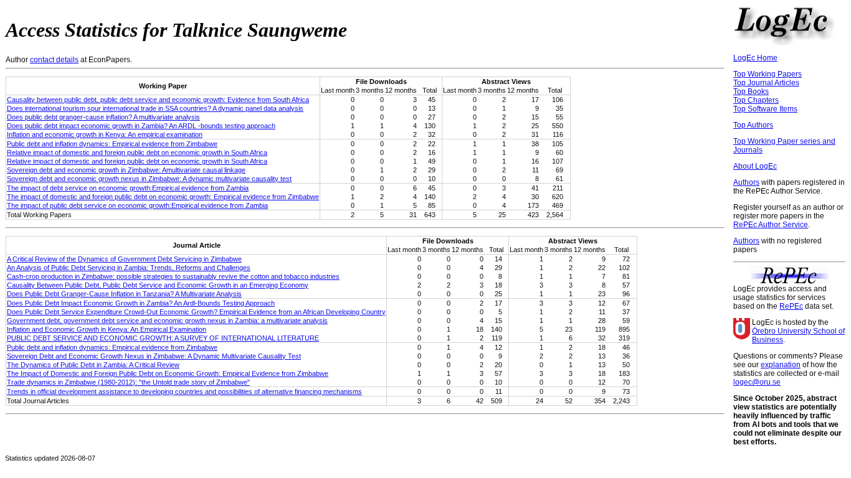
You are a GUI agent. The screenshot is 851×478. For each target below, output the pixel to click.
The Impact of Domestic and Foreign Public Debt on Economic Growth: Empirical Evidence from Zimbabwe (167, 373)
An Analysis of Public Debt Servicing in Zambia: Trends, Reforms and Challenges (128, 267)
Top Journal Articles (766, 82)
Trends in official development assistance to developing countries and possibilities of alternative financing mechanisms (184, 391)
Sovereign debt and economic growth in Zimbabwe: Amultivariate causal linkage (126, 170)
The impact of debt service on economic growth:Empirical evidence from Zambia (128, 188)
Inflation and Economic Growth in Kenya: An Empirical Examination (106, 329)
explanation (781, 364)
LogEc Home (755, 58)
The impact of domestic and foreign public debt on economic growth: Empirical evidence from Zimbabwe (163, 196)
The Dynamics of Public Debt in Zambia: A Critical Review (93, 364)
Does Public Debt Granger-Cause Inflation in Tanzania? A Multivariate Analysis (124, 294)
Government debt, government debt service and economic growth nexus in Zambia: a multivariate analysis (167, 320)
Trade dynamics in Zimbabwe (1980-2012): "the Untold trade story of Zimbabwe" (128, 382)
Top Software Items (765, 109)
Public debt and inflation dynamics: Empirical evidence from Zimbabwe (112, 144)
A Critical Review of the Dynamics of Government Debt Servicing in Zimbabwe (124, 259)
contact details (54, 59)
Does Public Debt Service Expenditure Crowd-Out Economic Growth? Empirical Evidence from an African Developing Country (196, 312)
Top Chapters (756, 100)
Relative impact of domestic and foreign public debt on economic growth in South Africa (137, 152)
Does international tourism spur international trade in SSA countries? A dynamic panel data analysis (155, 108)
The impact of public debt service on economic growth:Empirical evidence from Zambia (137, 205)
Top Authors (753, 125)
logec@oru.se (757, 382)
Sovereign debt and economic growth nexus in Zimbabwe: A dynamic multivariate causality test (149, 178)
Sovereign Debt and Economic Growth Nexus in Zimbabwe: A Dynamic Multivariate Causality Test (154, 356)
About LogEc (755, 166)
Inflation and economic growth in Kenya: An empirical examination (104, 134)
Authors (746, 182)
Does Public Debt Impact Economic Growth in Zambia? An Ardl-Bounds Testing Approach (141, 303)
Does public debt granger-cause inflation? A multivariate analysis (103, 117)
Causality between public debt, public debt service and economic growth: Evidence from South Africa (158, 99)
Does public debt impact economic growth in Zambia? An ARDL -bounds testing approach (141, 125)
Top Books (751, 91)
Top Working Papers (767, 74)
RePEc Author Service (770, 224)
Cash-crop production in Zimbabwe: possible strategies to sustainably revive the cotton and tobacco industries (173, 276)
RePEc (791, 306)
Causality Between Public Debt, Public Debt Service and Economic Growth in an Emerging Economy (157, 285)
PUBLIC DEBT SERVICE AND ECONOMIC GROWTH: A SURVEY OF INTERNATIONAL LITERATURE (163, 338)
